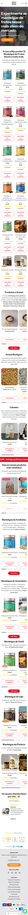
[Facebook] (8, 872)
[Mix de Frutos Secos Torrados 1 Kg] (9, 485)
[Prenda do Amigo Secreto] (9, 431)
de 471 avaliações (14, 801)
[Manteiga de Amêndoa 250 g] (7, 74)
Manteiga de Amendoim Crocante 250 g (20, 161)
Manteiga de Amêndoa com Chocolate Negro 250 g (7, 123)
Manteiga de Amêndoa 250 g (7, 84)
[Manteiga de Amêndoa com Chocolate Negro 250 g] (7, 111)
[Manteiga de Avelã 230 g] (7, 226)
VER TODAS (7, 40)
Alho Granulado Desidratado (9, 329)
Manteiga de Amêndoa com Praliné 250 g (20, 122)
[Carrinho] (26, 3)
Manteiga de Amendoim (10, 584)
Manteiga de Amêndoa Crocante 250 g (20, 85)
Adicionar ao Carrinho (7, 99)
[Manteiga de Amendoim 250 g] (7, 150)
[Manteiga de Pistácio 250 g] (20, 261)
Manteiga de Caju (7, 700)
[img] (14, 799)
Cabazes (5, 415)
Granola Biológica (9, 387)
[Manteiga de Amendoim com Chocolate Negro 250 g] (7, 187)
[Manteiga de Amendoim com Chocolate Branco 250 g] (20, 187)
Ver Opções (10, 339)
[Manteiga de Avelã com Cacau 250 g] (20, 226)
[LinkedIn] (19, 872)
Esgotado (9, 508)
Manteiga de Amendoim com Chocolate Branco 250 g (20, 199)
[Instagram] (12, 872)
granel (9, 300)
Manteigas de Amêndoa (9, 523)
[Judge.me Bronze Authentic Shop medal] (20, 839)
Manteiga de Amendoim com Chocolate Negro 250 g (7, 199)
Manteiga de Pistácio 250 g (20, 271)
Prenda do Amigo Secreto (9, 442)
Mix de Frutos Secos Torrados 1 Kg (9, 497)
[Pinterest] (16, 872)
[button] (13, 822)
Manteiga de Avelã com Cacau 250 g (20, 236)
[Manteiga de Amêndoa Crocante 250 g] (20, 74)
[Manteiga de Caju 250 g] (7, 261)
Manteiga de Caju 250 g (7, 271)
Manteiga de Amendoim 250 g (7, 160)
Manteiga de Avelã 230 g (7, 236)
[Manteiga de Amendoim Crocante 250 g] (20, 150)
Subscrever (14, 865)
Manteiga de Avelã (7, 645)
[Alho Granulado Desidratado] (9, 318)
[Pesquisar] (22, 3)
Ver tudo (14, 348)
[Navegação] (1, 3)
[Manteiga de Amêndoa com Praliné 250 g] (20, 111)
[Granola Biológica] (9, 376)
